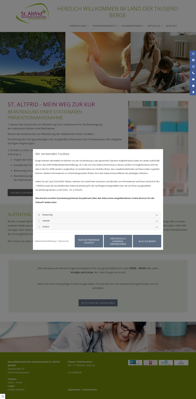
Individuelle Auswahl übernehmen (118, 241)
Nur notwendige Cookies (89, 241)
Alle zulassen (147, 241)
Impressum (63, 241)
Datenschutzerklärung (45, 241)
